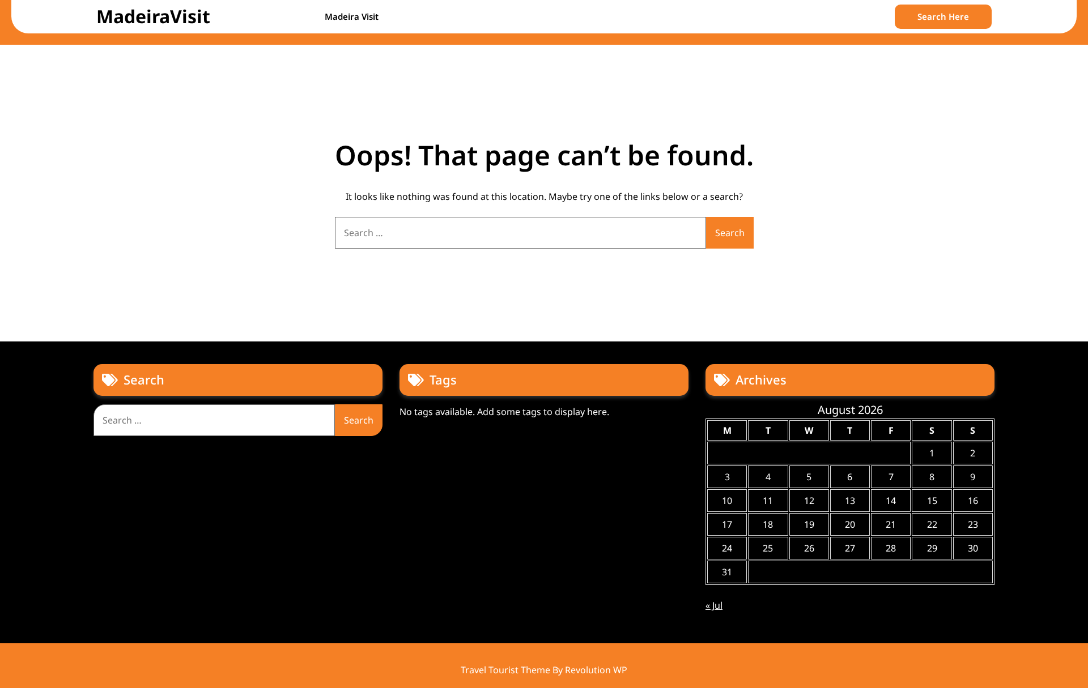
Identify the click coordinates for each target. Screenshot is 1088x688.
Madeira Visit (352, 16)
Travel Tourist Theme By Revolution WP (544, 670)
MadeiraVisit (153, 16)
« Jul (714, 605)
